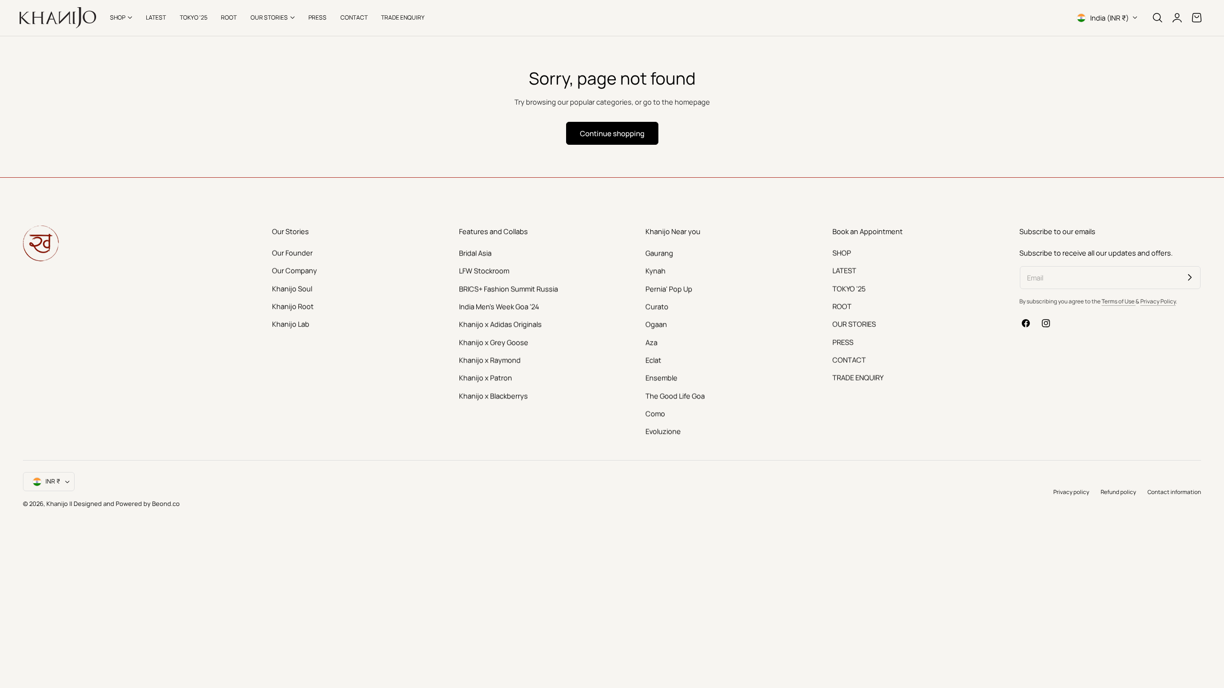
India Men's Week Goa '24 (499, 306)
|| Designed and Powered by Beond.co (124, 503)
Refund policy (1118, 492)
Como (655, 413)
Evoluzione (663, 431)
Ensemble (661, 377)
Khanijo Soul (292, 288)
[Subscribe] (1189, 277)
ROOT (842, 306)
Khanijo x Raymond (490, 360)
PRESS (842, 341)
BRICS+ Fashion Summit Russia (508, 288)
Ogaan (656, 324)
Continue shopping (612, 133)
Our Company (294, 270)
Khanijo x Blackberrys (493, 395)
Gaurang (659, 253)
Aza (651, 341)
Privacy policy (1071, 492)
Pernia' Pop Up (668, 288)
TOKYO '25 (848, 288)
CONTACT (849, 360)
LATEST (844, 270)
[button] (1157, 17)
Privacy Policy (1158, 301)
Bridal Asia (475, 253)
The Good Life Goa (675, 395)
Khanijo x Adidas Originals (500, 324)
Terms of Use (1119, 301)
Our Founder (292, 253)
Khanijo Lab (290, 324)
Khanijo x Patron (485, 377)
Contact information (1174, 492)
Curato (656, 306)
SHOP (841, 253)
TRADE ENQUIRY (858, 377)
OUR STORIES (854, 324)
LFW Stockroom (484, 270)
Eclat (653, 360)
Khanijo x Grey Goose (493, 341)
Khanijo (57, 503)
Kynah (655, 270)
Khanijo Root (293, 306)
